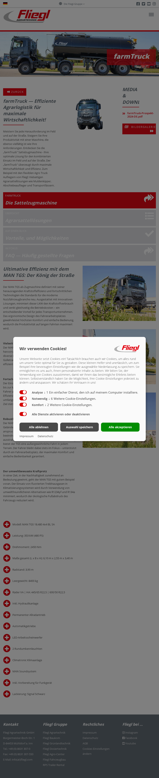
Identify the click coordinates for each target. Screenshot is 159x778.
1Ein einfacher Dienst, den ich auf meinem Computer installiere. (91, 392)
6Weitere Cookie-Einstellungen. (72, 398)
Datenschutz (45, 436)
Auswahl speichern (79, 427)
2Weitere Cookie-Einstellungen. (68, 405)
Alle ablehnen (38, 427)
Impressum (26, 436)
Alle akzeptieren (120, 427)
